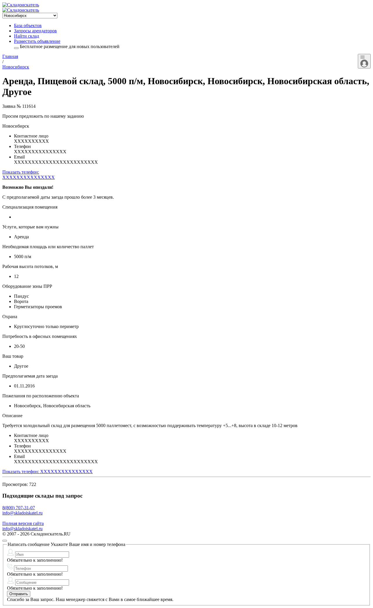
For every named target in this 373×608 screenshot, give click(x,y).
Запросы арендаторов (35, 30)
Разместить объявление (37, 41)
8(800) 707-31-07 (18, 507)
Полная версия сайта (23, 523)
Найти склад (26, 36)
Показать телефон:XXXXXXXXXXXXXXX (28, 175)
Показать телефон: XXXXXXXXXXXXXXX (47, 471)
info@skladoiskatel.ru (22, 512)
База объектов (28, 25)
